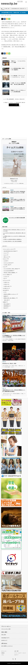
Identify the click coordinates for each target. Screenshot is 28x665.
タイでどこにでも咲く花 (8, 262)
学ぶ (4, 278)
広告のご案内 (3, 634)
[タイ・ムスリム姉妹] (14, 176)
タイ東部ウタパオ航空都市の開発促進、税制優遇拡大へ (12, 239)
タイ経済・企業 (8, 15)
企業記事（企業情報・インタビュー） (10, 294)
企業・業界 (5, 290)
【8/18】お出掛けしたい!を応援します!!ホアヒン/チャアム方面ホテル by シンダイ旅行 (17, 200)
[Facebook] (15, 659)
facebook (22, 1)
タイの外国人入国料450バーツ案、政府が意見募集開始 (12, 241)
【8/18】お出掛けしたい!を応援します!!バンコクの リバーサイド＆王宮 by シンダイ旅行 (17, 209)
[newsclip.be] (9, 3)
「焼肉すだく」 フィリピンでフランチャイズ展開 (18, 62)
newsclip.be (13, 663)
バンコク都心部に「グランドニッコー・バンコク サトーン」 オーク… (18, 76)
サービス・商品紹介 (6, 274)
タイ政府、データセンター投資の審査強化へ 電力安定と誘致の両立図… (18, 83)
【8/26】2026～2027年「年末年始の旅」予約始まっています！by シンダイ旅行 (17, 192)
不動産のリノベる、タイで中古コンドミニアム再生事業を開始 (18, 91)
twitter (20, 1)
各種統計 (3, 652)
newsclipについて (4, 640)
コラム (4, 266)
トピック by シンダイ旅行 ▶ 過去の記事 (17, 217)
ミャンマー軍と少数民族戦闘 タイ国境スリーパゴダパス (8, 100)
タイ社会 (5, 284)
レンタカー (5, 276)
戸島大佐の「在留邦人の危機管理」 (10, 272)
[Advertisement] (14, 122)
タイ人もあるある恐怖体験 (8, 270)
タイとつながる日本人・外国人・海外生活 (11, 268)
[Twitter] (13, 659)
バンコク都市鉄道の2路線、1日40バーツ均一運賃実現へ (18, 69)
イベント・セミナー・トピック (20, 652)
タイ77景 (5, 260)
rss (18, 1)
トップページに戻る (14, 104)
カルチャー (5, 258)
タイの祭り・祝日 (7, 264)
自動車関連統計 (6, 305)
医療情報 (5, 296)
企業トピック (6, 256)
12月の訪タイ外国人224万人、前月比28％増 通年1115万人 (19, 100)
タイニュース (5, 280)
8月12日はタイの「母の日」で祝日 (9, 363)
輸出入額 (5, 307)
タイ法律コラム (5, 288)
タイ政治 (5, 282)
